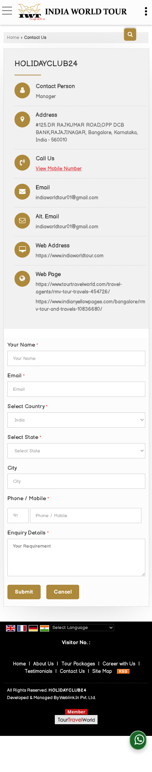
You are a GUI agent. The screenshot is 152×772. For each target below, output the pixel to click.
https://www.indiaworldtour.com (70, 256)
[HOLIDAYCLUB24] (72, 13)
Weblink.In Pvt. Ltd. (77, 697)
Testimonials (38, 671)
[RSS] (123, 671)
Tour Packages (78, 664)
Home (13, 37)
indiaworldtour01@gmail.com (67, 198)
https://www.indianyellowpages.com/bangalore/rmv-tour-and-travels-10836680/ (90, 305)
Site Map (102, 671)
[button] (59, 169)
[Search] (130, 34)
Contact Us (72, 671)
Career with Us (119, 664)
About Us (43, 664)
